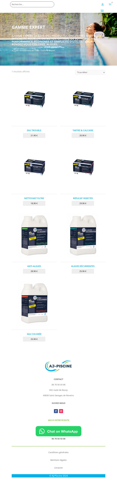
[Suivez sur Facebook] (56, 411)
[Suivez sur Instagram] (61, 411)
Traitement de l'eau (29, 50)
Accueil (15, 50)
